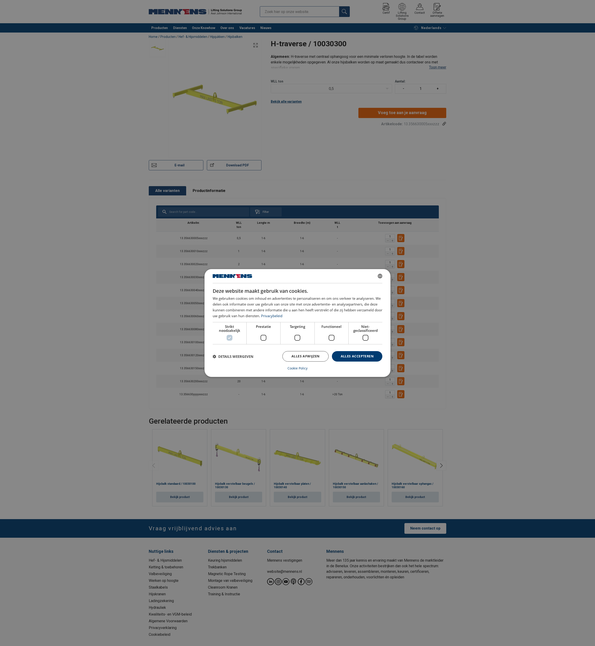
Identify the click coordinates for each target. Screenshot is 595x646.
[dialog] (297, 323)
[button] (233, 356)
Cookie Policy (297, 368)
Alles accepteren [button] (357, 356)
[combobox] (380, 276)
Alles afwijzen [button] (305, 356)
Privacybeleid (271, 315)
